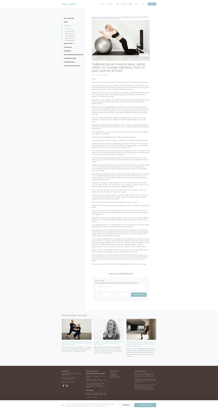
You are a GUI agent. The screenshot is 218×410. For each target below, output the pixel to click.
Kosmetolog (114, 377)
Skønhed (67, 51)
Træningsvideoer (70, 40)
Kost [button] (66, 22)
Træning (105, 17)
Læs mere (126, 405)
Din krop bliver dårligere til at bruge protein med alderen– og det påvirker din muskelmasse (76, 343)
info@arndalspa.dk (67, 379)
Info (136, 4)
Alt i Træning (69, 28)
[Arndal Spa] (69, 4)
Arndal (94, 17)
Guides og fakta (69, 31)
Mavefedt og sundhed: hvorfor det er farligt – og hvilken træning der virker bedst (109, 343)
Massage (113, 373)
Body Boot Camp (114, 17)
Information (69, 62)
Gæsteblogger (70, 58)
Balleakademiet (69, 38)
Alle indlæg (69, 18)
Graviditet (68, 43)
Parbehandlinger (115, 376)
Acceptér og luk (145, 405)
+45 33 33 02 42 (72, 377)
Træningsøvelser (70, 36)
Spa (101, 4)
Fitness (109, 4)
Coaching (68, 47)
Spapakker (113, 374)
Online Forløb (126, 4)
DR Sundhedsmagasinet (74, 54)
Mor (117, 4)
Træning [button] (67, 25)
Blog (99, 17)
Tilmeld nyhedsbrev (92, 397)
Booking (152, 4)
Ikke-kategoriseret (72, 65)
